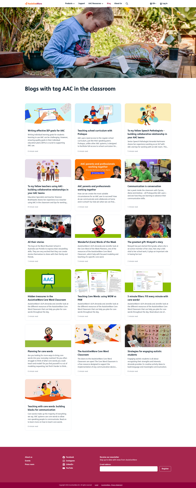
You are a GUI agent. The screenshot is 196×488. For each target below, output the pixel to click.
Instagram (70, 461)
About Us (118, 4)
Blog (109, 4)
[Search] (127, 3)
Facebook (70, 457)
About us (28, 457)
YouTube (69, 468)
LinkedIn (69, 464)
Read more (48, 129)
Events (28, 461)
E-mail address (105, 464)
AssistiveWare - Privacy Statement (111, 485)
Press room (29, 464)
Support (81, 4)
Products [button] (68, 4)
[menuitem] (70, 3)
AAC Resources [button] (94, 4)
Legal (96, 485)
